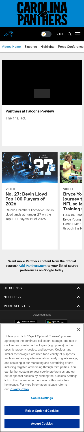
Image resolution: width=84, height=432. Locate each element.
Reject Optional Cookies (42, 410)
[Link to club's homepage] (9, 32)
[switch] (46, 34)
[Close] (79, 330)
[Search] (69, 34)
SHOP (60, 34)
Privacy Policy (19, 389)
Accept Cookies (42, 423)
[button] (42, 93)
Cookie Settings (42, 398)
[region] (42, 377)
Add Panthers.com (33, 266)
